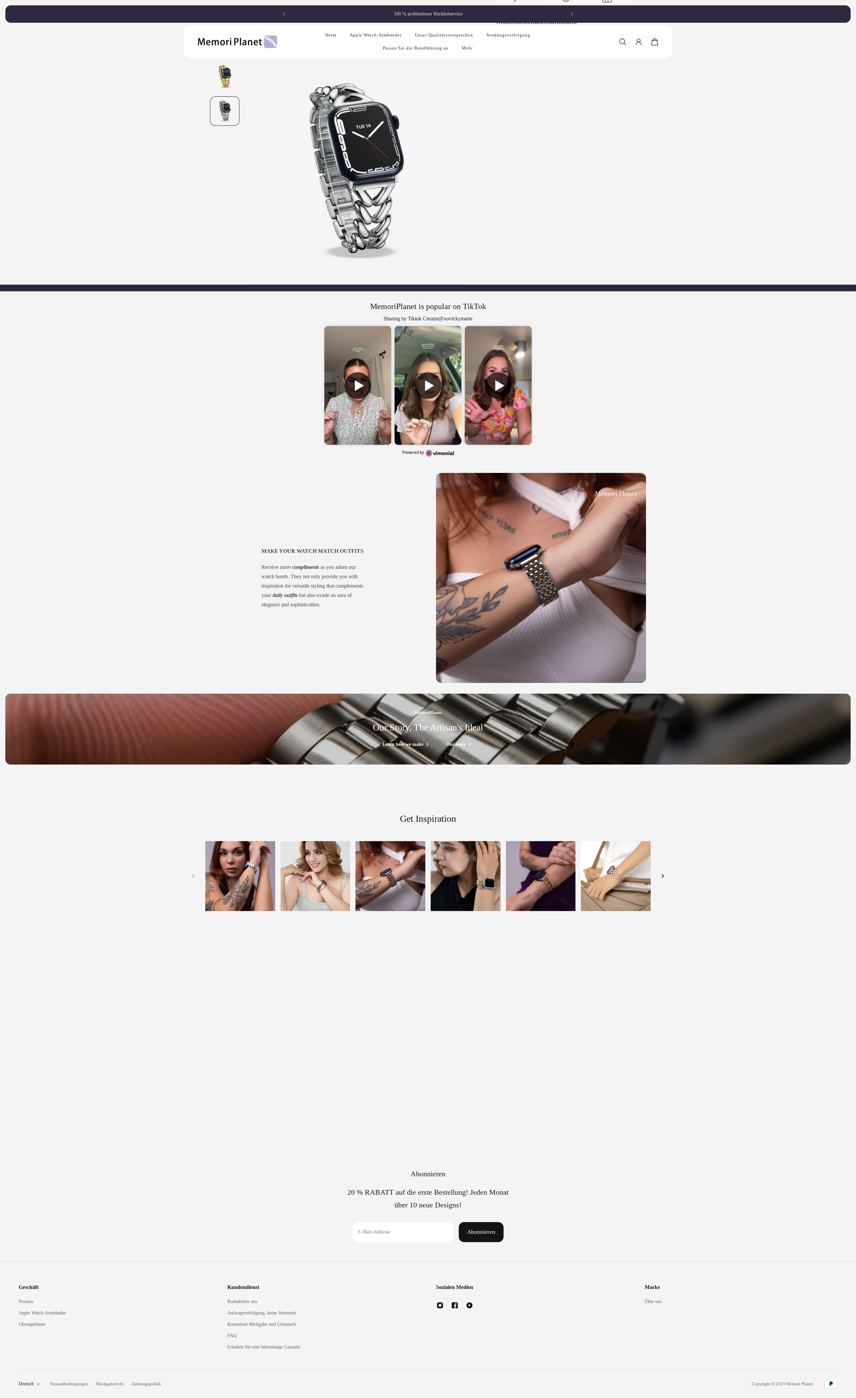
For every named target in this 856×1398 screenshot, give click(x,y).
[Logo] (237, 41)
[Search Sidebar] (623, 41)
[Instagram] (440, 1305)
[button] (357, 385)
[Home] (240, 876)
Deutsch (26, 1383)
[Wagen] (655, 41)
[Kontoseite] (639, 41)
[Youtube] (469, 1305)
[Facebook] (454, 1305)
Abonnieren (481, 1232)
